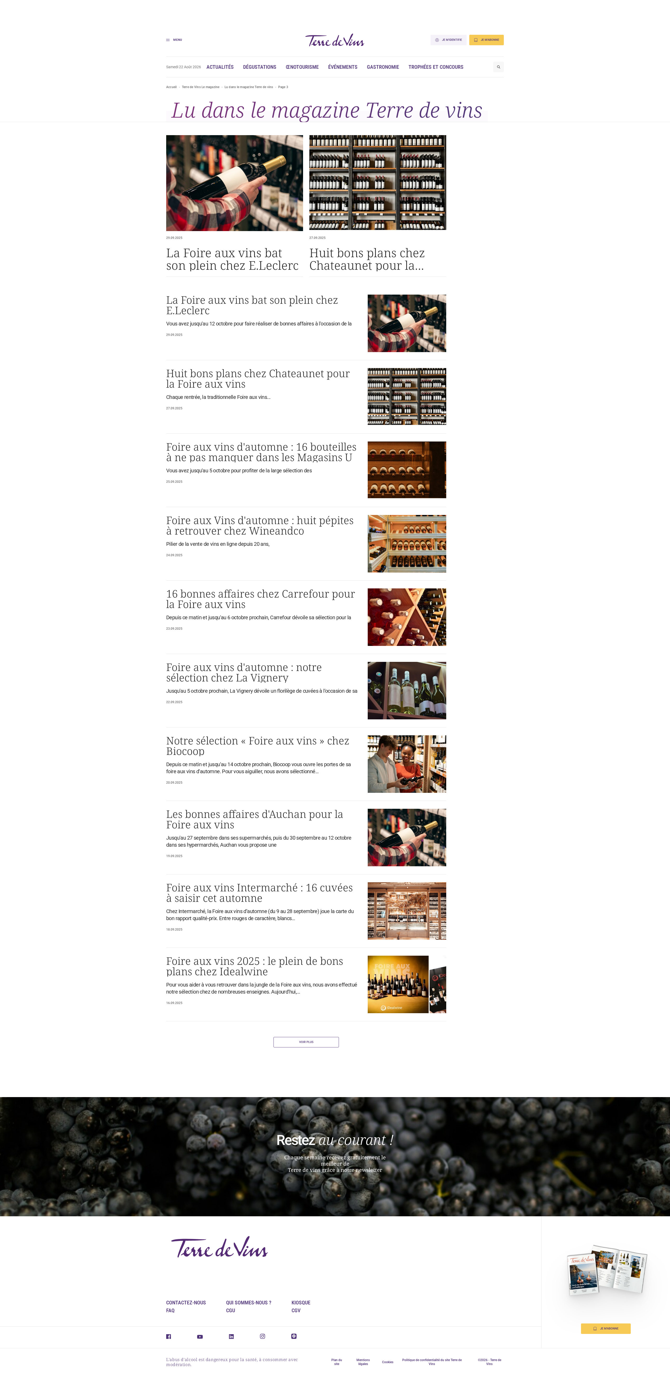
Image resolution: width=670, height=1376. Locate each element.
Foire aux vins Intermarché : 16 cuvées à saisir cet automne (259, 892)
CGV (296, 1310)
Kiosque (301, 1302)
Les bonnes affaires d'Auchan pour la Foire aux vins (254, 819)
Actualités (220, 67)
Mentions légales (363, 1362)
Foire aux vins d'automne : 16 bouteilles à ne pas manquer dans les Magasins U (261, 452)
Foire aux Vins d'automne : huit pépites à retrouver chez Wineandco (260, 525)
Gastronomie (383, 67)
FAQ (170, 1310)
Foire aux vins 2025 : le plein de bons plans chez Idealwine (254, 966)
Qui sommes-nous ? (248, 1302)
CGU (230, 1310)
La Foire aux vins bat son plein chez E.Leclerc (232, 258)
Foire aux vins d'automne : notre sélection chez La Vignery (244, 672)
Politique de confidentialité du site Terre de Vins (432, 1362)
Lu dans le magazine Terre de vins (249, 87)
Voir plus (306, 1042)
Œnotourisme (302, 67)
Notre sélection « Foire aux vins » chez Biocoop (257, 745)
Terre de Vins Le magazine (201, 87)
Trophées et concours (436, 67)
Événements (343, 67)
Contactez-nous (186, 1302)
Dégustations (259, 67)
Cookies (387, 1362)
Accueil (171, 87)
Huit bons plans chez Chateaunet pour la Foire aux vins (367, 258)
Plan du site (336, 1362)
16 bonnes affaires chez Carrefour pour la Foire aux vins (260, 598)
